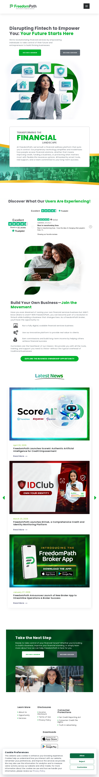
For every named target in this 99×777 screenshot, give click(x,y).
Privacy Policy (44, 720)
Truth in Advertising (67, 725)
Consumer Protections (64, 711)
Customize (82, 767)
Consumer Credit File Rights (68, 721)
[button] (4, 497)
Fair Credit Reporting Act (69, 717)
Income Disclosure (42, 713)
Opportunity (24, 715)
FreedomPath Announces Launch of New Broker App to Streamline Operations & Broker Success (45, 597)
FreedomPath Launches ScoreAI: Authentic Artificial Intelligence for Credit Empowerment (43, 450)
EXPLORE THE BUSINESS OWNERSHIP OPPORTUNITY (49, 358)
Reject (82, 761)
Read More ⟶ (20, 456)
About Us (22, 712)
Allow (82, 755)
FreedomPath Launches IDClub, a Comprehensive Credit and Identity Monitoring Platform (49, 523)
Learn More (24, 707)
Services (22, 718)
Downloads (49, 732)
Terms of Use (44, 717)
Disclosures (44, 707)
